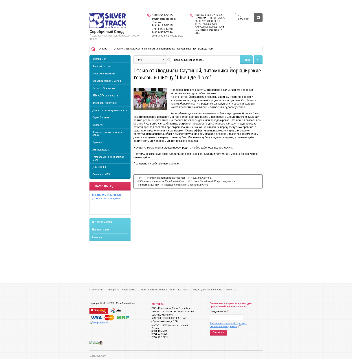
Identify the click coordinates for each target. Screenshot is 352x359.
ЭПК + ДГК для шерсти (105, 95)
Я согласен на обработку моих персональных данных (228, 325)
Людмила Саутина (201, 177)
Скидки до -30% (101, 174)
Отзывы (152, 289)
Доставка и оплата (211, 289)
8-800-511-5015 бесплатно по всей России (164, 19)
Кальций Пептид (101, 66)
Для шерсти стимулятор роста (109, 110)
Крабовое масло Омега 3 (106, 81)
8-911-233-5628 (162, 29)
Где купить (231, 289)
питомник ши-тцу (149, 184)
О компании (95, 289)
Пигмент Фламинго (103, 88)
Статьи (142, 289)
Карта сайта (128, 289)
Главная (97, 237)
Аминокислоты (101, 149)
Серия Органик (100, 117)
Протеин (97, 142)
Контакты (183, 289)
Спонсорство (112, 289)
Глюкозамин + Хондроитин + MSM (109, 158)
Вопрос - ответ (167, 289)
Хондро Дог (99, 59)
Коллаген (97, 125)
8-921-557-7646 (162, 32)
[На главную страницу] (107, 21)
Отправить (218, 332)
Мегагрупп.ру (97, 355)
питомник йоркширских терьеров (167, 177)
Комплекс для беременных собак (108, 134)
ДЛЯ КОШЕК (99, 167)
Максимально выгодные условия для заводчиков (106, 196)
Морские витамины (103, 73)
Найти (247, 60)
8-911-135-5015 (162, 25)
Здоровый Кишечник (104, 103)
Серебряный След (106, 31)
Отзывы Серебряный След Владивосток (212, 181)
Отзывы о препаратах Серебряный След (162, 181)
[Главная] (93, 48)
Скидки (195, 289)
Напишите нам (100, 229)
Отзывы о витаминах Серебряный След (186, 184)
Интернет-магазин (102, 222)
